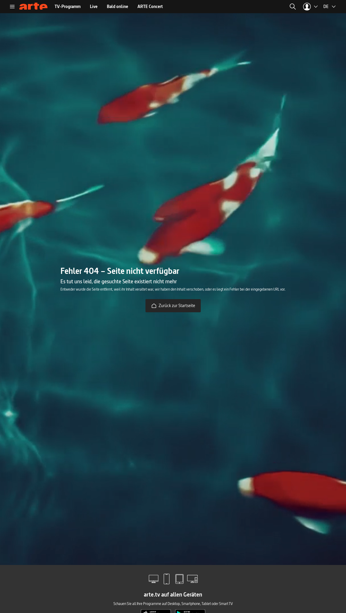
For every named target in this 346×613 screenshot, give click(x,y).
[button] (247, 6)
